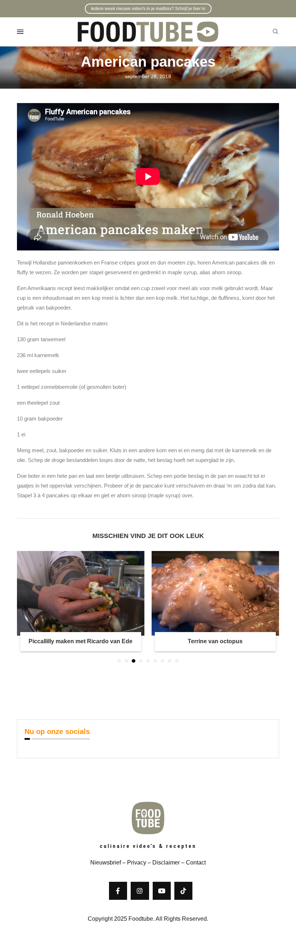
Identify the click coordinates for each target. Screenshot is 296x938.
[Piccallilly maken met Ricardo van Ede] (80, 593)
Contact (196, 862)
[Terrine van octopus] (215, 593)
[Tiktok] (183, 891)
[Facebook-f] (118, 891)
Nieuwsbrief (105, 862)
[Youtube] (162, 891)
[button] (27, 606)
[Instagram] (140, 891)
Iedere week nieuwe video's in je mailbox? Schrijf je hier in (148, 8)
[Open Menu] (20, 31)
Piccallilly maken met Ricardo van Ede (80, 641)
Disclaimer (166, 862)
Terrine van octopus (215, 641)
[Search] (275, 32)
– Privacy (133, 862)
